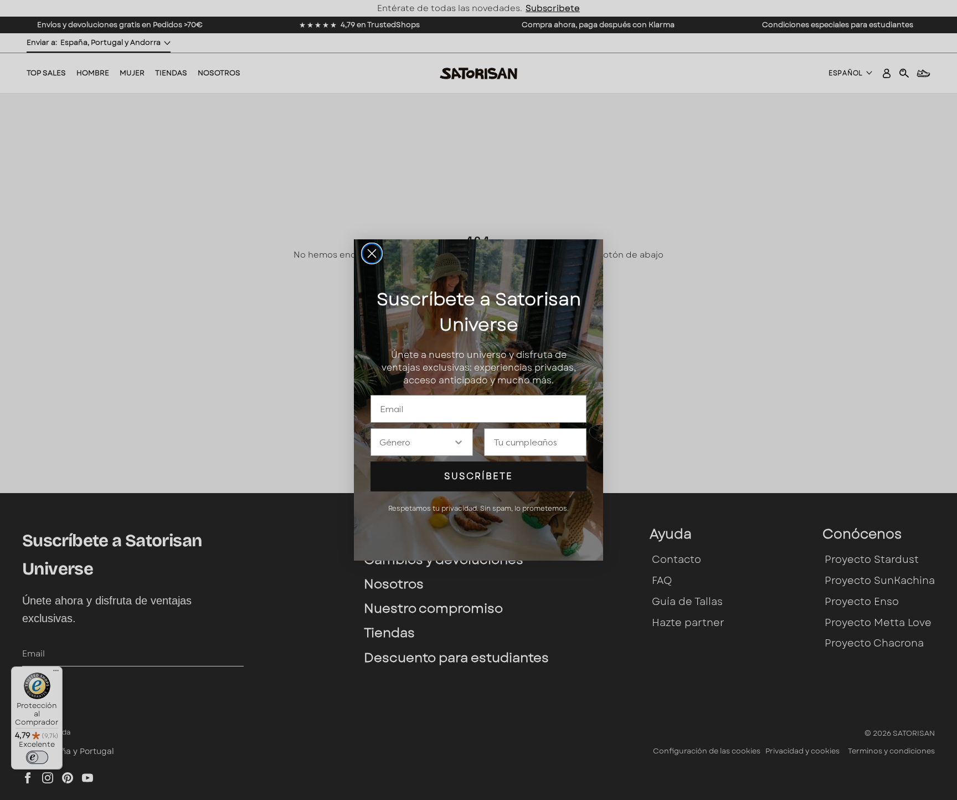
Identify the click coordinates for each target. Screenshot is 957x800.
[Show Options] (458, 442)
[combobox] (416, 442)
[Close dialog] (372, 253)
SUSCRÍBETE (478, 476)
